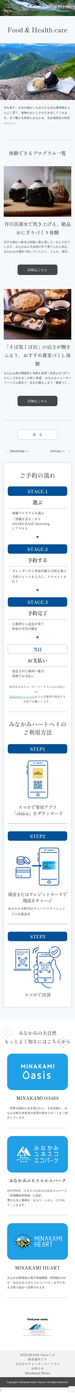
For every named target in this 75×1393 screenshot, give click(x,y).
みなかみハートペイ (22, 696)
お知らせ (37, 1368)
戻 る (37, 434)
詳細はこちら (37, 270)
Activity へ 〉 (60, 451)
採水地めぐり (37, 1359)
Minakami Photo (37, 1372)
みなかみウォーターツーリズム (37, 1363)
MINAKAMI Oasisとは (37, 1354)
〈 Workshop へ (16, 451)
